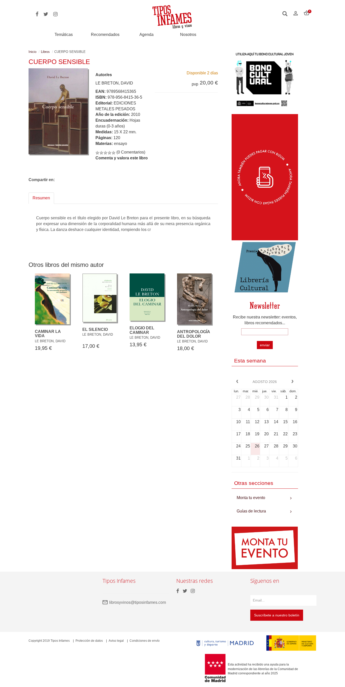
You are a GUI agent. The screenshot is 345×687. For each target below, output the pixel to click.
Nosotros (188, 34)
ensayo (120, 143)
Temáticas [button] (64, 34)
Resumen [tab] (41, 198)
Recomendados (105, 34)
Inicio (32, 52)
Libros (45, 52)
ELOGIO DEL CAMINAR (142, 330)
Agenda (146, 34)
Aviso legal (116, 640)
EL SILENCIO (95, 329)
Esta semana (250, 360)
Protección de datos (89, 640)
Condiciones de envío (145, 640)
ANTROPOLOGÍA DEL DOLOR (193, 334)
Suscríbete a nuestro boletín (276, 615)
